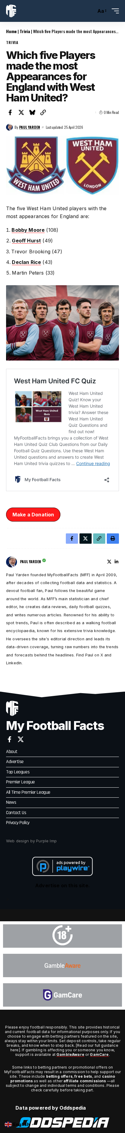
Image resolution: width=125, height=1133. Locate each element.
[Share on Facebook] (10, 112)
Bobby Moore (28, 230)
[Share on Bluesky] (32, 112)
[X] (109, 562)
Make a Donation (33, 515)
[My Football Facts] (11, 11)
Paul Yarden (29, 127)
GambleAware (70, 1054)
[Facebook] (9, 739)
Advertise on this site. (62, 885)
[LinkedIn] (116, 562)
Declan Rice (26, 262)
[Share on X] (21, 112)
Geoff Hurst (26, 241)
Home (11, 31)
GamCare (99, 1054)
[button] (90, 11)
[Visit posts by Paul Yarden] (9, 127)
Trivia (25, 31)
